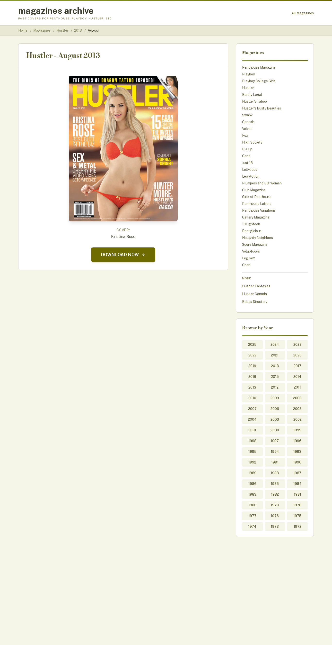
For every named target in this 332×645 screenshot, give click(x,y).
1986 (252, 484)
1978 (297, 505)
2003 (275, 419)
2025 (252, 344)
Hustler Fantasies (256, 286)
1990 (297, 462)
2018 (275, 366)
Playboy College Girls (259, 81)
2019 (252, 366)
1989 (252, 473)
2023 (297, 344)
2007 (252, 409)
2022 (252, 355)
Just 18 (247, 163)
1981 (297, 494)
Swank (247, 115)
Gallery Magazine (256, 217)
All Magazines (302, 13)
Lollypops (249, 170)
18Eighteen (251, 224)
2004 (252, 419)
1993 (297, 452)
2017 (297, 366)
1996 (297, 441)
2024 (275, 344)
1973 (275, 526)
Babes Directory (254, 302)
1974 (252, 526)
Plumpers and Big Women (262, 183)
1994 (275, 452)
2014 (297, 377)
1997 (275, 441)
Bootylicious (252, 231)
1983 (252, 494)
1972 (297, 526)
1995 (252, 452)
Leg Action (250, 176)
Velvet (247, 129)
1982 (275, 494)
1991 (275, 462)
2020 (297, 355)
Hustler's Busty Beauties (261, 108)
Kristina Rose (123, 236)
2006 (275, 409)
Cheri (246, 265)
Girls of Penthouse (256, 197)
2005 (297, 409)
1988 (275, 473)
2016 (252, 377)
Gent (246, 156)
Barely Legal (252, 95)
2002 (297, 419)
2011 (297, 387)
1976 (275, 516)
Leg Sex (248, 258)
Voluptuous (251, 251)
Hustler (62, 30)
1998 (252, 441)
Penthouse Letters (256, 204)
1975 (297, 516)
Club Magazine (254, 190)
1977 (252, 516)
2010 (252, 398)
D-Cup (247, 149)
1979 (275, 505)
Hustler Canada (254, 294)
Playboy (248, 74)
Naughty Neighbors (257, 238)
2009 (275, 398)
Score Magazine (255, 244)
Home (22, 30)
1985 (275, 484)
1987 (297, 473)
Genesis (248, 122)
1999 (297, 430)
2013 (78, 30)
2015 (275, 377)
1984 (297, 484)
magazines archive (56, 11)
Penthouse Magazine (259, 67)
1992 (252, 462)
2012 (275, 387)
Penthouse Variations (259, 210)
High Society (252, 142)
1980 (252, 505)
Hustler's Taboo (254, 101)
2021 (275, 355)
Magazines (42, 30)
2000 (275, 430)
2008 (297, 398)
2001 (252, 430)
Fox (245, 135)
